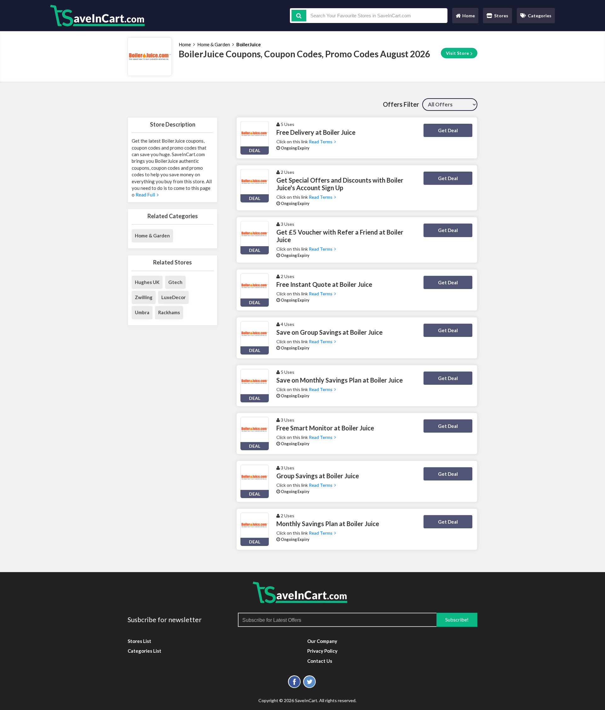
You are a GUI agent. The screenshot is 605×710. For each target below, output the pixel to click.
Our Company (322, 641)
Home (465, 17)
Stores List (139, 641)
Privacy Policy (322, 651)
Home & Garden (213, 44)
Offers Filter (401, 104)
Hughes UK (147, 282)
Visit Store (458, 53)
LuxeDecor (173, 297)
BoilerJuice (248, 44)
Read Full (146, 194)
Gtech (175, 282)
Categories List (144, 651)
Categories (539, 15)
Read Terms (321, 141)
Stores (501, 15)
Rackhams (169, 312)
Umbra (142, 312)
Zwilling (144, 297)
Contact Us (319, 661)
